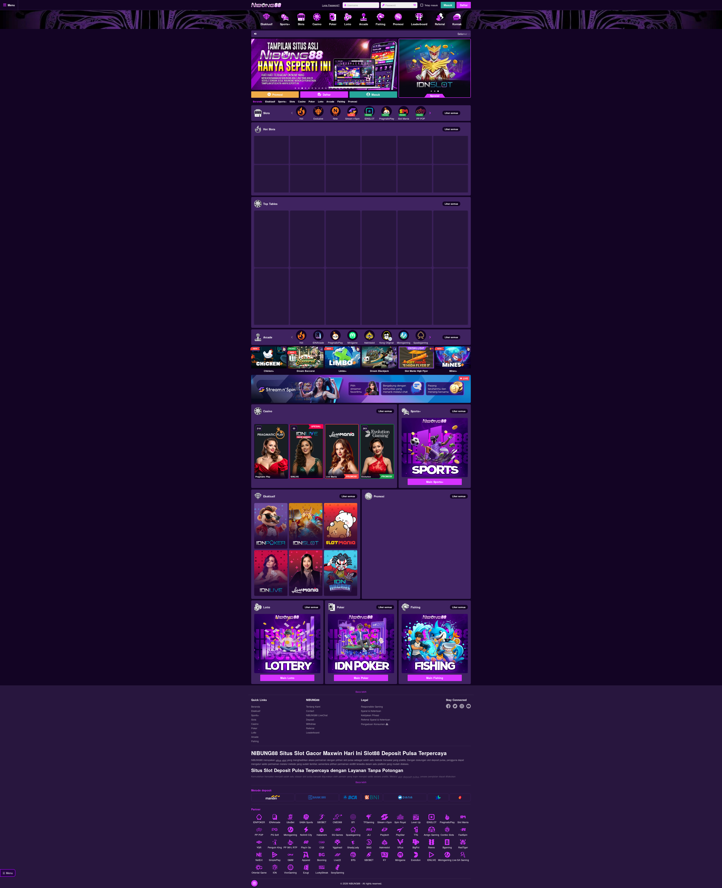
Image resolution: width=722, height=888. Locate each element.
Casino (302, 101)
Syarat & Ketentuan (371, 711)
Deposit (310, 719)
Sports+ (282, 101)
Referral (310, 728)
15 (342, 89)
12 (332, 89)
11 (329, 89)
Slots (292, 101)
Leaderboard (312, 732)
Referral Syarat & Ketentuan (375, 719)
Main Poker (361, 678)
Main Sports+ (434, 482)
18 (352, 89)
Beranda (257, 101)
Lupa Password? (331, 5)
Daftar (464, 5)
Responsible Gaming (372, 706)
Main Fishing (434, 678)
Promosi (352, 101)
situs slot (281, 760)
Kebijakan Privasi (370, 715)
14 (339, 89)
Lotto (320, 101)
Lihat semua (451, 113)
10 (325, 89)
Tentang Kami (313, 706)
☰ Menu (8, 873)
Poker (312, 101)
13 (335, 89)
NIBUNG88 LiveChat (317, 715)
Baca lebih (361, 691)
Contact (310, 711)
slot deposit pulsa (408, 777)
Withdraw (311, 724)
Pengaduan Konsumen (373, 724)
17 (349, 89)
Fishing (341, 101)
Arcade (330, 101)
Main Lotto (287, 678)
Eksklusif (270, 101)
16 (346, 89)
